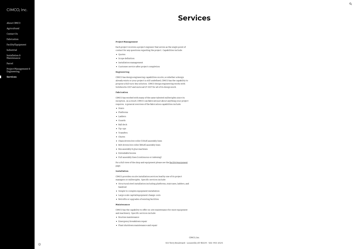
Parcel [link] (10, 63)
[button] (350, 4)
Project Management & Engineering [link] (18, 70)
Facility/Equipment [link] (16, 44)
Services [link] (12, 77)
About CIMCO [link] (13, 23)
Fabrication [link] (13, 39)
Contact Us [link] (12, 34)
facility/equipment (179, 162)
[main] (194, 18)
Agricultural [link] (13, 28)
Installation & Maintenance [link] (14, 56)
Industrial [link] (12, 50)
